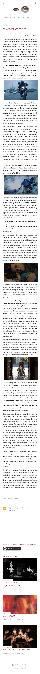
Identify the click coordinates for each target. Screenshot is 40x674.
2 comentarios (14, 589)
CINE (14, 18)
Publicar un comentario (16, 619)
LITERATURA (21, 18)
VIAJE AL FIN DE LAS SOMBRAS (17, 650)
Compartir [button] (6, 496)
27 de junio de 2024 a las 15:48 (22, 508)
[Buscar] (36, 3)
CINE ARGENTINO (12, 498)
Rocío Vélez (33, 35)
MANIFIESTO (7, 18)
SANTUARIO (9, 616)
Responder (12, 510)
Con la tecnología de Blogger (21, 665)
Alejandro (11, 508)
